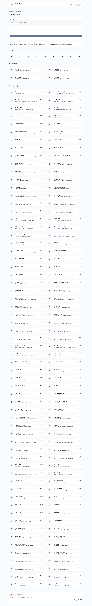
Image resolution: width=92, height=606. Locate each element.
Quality (13, 29)
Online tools (11, 11)
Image (13, 19)
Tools (71, 4)
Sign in (78, 4)
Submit (46, 36)
